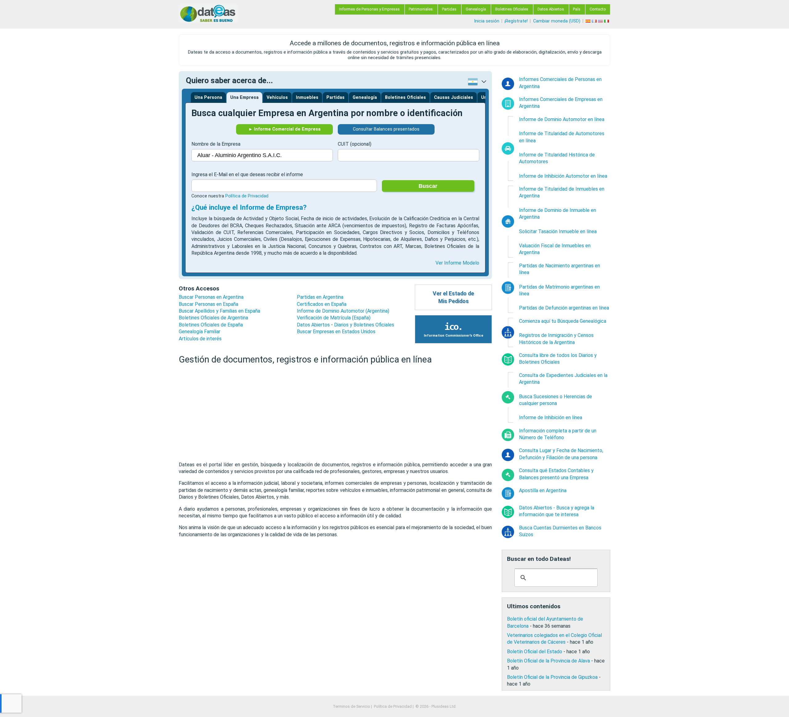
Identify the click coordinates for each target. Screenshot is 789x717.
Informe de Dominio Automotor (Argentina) (343, 311)
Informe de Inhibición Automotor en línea (563, 176)
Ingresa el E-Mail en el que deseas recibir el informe (247, 174)
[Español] (589, 21)
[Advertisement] (335, 413)
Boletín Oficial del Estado (534, 651)
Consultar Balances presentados (386, 129)
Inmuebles (307, 97)
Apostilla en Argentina (542, 490)
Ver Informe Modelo (457, 263)
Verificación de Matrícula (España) (333, 318)
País (576, 9)
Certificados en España (321, 304)
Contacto (598, 9)
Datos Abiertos (551, 9)
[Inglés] (601, 21)
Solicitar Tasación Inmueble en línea (558, 231)
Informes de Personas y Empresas (369, 9)
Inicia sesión (486, 21)
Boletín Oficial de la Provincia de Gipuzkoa (552, 677)
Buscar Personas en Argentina (211, 297)
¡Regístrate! (516, 21)
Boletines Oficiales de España (211, 325)
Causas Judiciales (453, 97)
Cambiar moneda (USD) (556, 21)
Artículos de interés (200, 339)
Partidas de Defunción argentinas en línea (564, 308)
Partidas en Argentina (320, 297)
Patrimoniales (421, 9)
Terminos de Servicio (351, 706)
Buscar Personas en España (208, 304)
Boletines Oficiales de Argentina (213, 318)
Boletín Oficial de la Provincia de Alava (548, 661)
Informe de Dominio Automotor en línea (561, 119)
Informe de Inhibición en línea (550, 417)
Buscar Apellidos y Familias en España (219, 311)
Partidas (449, 9)
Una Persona (208, 97)
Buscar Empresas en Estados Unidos (336, 331)
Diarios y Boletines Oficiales (364, 325)
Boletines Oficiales (511, 9)
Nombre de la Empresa (215, 144)
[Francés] (595, 21)
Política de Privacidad (246, 196)
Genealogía (476, 9)
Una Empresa (244, 97)
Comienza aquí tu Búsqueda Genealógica (562, 321)
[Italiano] (607, 21)
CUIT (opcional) (354, 144)
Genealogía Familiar (199, 331)
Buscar (428, 186)
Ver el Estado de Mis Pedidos (453, 297)
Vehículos (277, 97)
